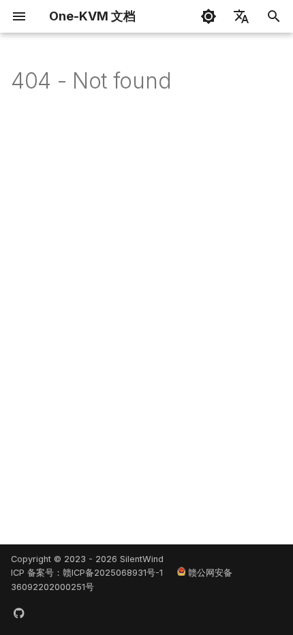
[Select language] (241, 16)
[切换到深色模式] (208, 16)
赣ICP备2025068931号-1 (113, 573)
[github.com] (19, 613)
